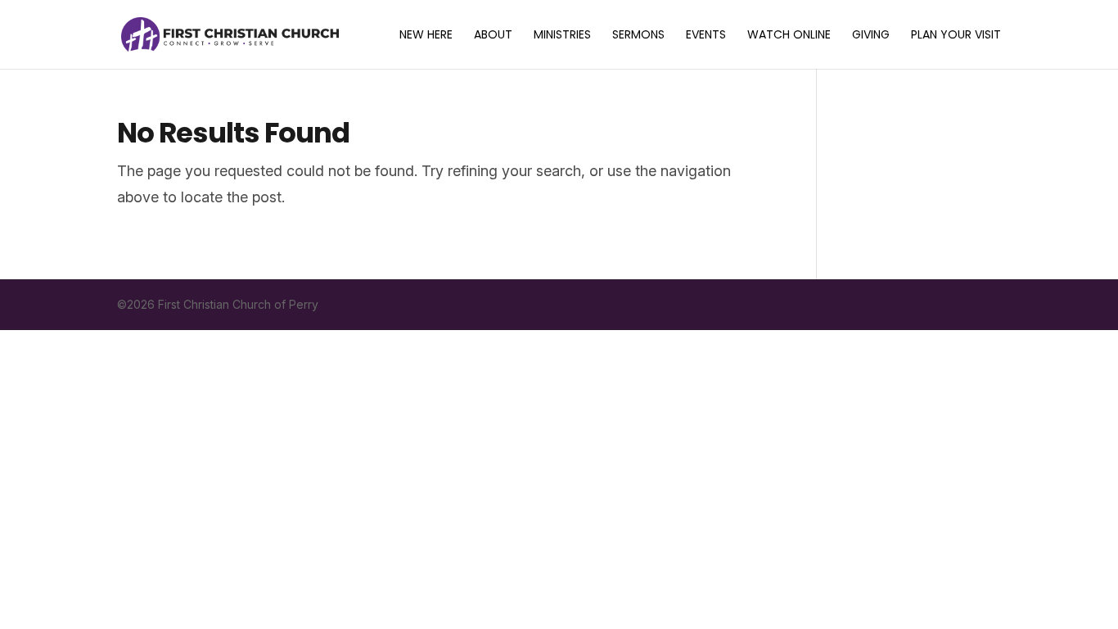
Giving (871, 36)
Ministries (562, 36)
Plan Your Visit (956, 36)
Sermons (638, 36)
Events (706, 36)
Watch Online (789, 36)
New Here (426, 36)
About (493, 36)
